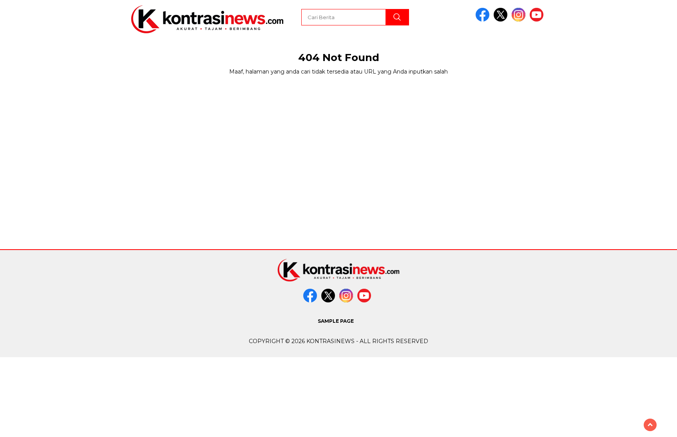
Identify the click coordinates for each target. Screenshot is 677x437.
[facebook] (484, 20)
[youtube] (538, 20)
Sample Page (336, 321)
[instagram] (520, 20)
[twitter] (502, 20)
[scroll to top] (650, 425)
